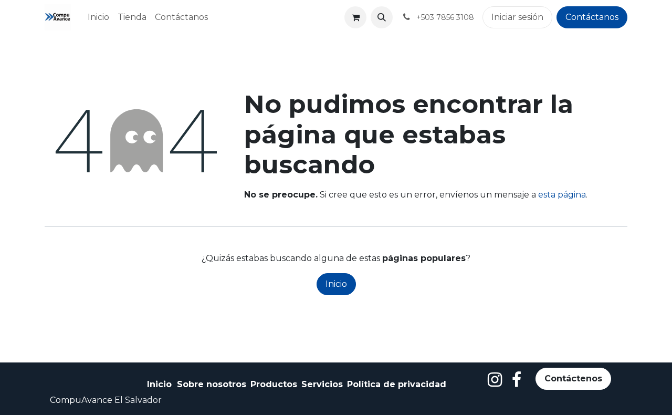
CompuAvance (81, 400)
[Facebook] (516, 379)
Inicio (336, 284)
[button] (382, 17)
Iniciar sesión (517, 17)
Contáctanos (591, 17)
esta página (562, 195)
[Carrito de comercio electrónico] (355, 17)
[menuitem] (98, 17)
